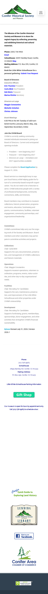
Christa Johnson (11, 111)
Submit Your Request (29, 73)
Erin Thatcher (9, 86)
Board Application (28, 167)
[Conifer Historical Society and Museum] (18, 23)
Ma (14, 61)
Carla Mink (8, 89)
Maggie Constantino (12, 105)
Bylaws (7, 329)
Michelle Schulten (11, 108)
